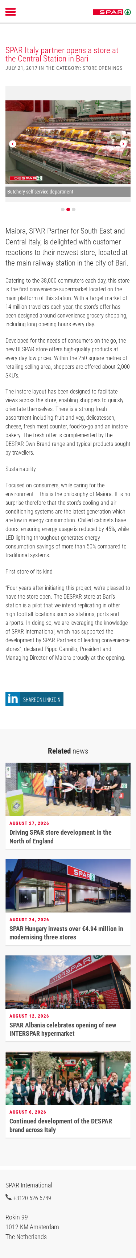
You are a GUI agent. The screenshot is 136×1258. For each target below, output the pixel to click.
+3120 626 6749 (32, 1198)
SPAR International (112, 12)
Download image (122, 95)
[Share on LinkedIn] (34, 704)
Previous (12, 144)
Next (123, 144)
